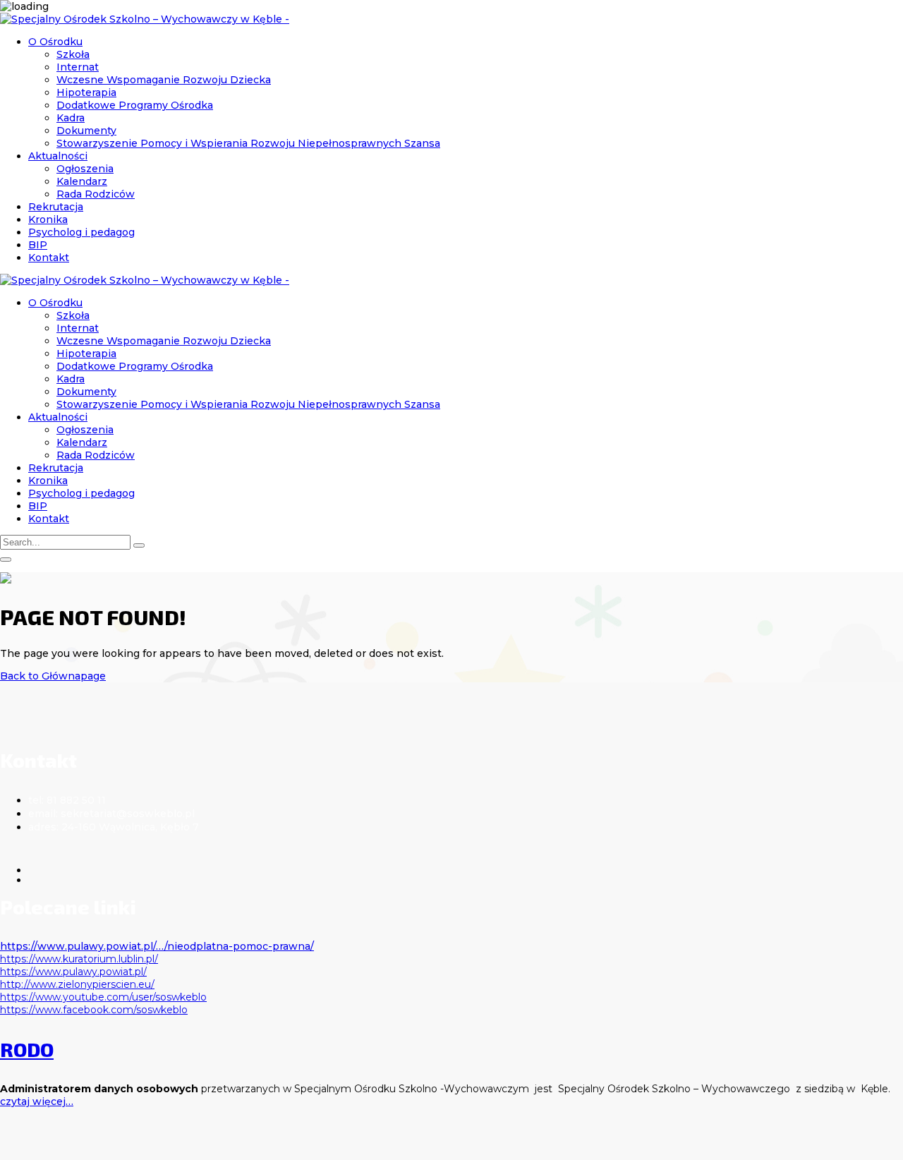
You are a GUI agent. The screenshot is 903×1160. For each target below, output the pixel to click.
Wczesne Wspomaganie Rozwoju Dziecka (163, 79)
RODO (27, 1049)
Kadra (70, 117)
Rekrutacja (55, 206)
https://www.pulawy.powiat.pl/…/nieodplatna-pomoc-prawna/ (157, 946)
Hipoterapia (86, 92)
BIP (37, 244)
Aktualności (57, 156)
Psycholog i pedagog (81, 232)
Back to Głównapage (53, 676)
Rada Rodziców (95, 194)
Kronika (48, 219)
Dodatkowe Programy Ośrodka (134, 105)
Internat (77, 67)
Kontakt (48, 257)
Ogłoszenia (85, 168)
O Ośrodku (55, 41)
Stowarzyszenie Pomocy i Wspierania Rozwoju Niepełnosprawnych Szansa (248, 143)
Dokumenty (86, 130)
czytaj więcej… (36, 1101)
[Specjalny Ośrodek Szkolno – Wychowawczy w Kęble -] (144, 19)
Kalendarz (81, 181)
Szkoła (73, 54)
